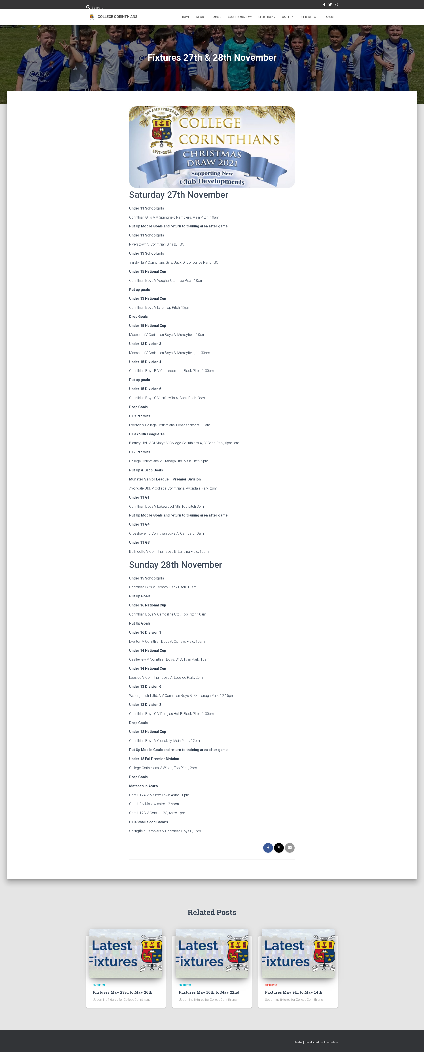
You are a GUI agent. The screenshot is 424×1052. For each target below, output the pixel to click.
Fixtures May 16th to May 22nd (209, 992)
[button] (221, 17)
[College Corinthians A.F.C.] (112, 16)
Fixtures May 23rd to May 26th (123, 992)
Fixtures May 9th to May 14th (293, 992)
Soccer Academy (240, 17)
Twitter (330, 5)
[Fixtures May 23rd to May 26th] (125, 953)
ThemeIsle (331, 1042)
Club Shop (265, 17)
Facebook (324, 5)
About (330, 17)
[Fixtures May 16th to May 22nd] (212, 953)
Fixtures (99, 985)
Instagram (336, 5)
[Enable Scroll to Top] (415, 1043)
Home (186, 17)
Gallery (287, 17)
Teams (215, 17)
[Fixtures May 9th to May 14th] (298, 953)
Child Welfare (309, 17)
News (200, 17)
